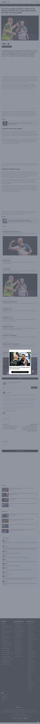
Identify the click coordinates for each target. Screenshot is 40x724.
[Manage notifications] (38, 722)
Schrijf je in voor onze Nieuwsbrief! (20, 372)
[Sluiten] (29, 350)
